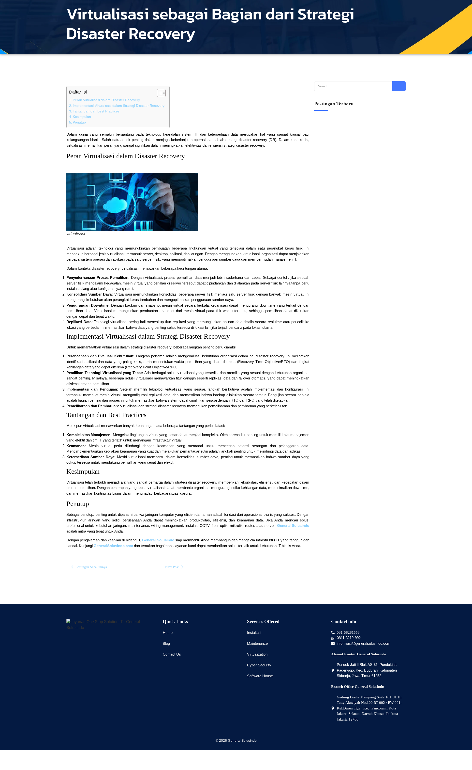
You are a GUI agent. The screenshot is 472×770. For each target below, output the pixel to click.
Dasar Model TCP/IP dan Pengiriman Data (343, 406)
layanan (320, 264)
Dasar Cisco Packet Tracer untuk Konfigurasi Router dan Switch (359, 463)
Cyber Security (259, 665)
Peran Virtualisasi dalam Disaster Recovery (106, 100)
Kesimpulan (82, 117)
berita (318, 187)
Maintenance (257, 643)
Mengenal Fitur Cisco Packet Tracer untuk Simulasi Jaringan (356, 435)
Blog (166, 643)
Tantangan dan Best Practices (96, 111)
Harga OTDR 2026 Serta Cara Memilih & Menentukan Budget (357, 177)
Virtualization (257, 654)
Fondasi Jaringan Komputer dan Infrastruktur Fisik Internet (355, 330)
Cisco (319, 473)
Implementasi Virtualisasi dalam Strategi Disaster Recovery (118, 106)
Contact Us (172, 654)
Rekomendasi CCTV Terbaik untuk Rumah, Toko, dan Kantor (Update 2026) (357, 252)
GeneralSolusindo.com (113, 546)
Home (168, 632)
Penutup (79, 122)
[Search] (399, 86)
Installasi (254, 632)
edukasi (320, 340)
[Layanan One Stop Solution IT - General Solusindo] (109, 625)
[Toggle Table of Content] (158, 93)
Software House (260, 676)
